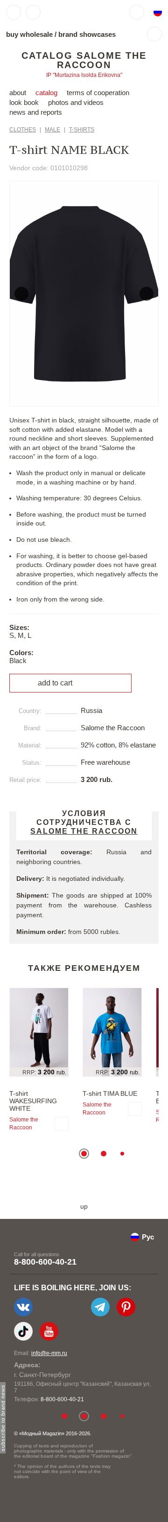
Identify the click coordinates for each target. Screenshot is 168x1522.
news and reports (35, 112)
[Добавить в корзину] (62, 1124)
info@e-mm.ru (49, 1353)
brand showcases (87, 34)
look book (24, 102)
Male (52, 129)
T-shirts (81, 129)
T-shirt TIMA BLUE (110, 1093)
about (17, 93)
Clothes (22, 129)
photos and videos (76, 102)
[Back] (21, 294)
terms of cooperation (98, 93)
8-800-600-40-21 (45, 1261)
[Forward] (147, 294)
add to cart (55, 683)
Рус (148, 1237)
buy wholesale (29, 34)
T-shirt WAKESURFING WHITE (33, 1101)
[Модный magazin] (73, 12)
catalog (46, 93)
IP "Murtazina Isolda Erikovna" (84, 75)
